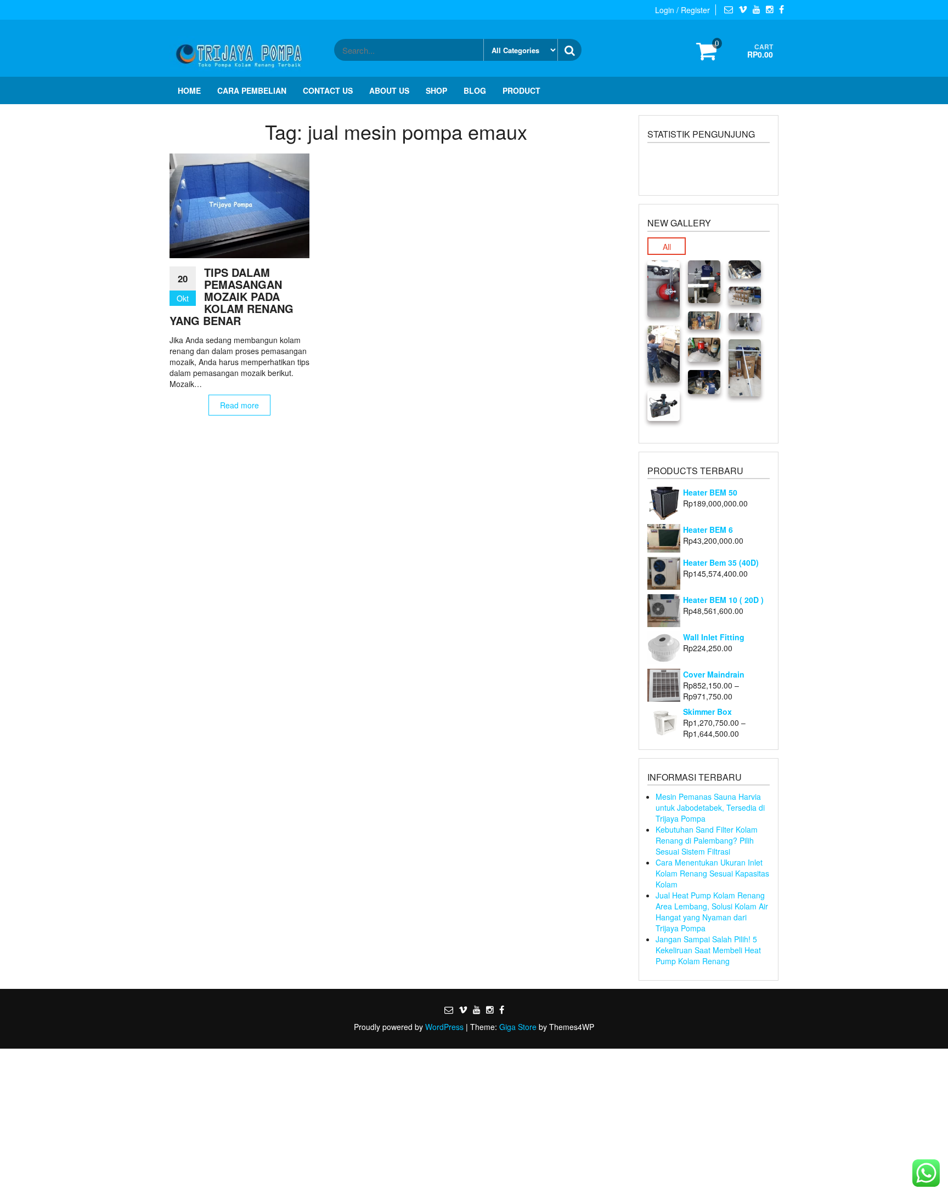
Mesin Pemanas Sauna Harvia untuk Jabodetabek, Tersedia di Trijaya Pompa (710, 807)
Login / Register (682, 9)
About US (389, 90)
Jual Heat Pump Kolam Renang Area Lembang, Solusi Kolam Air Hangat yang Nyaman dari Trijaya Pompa (712, 912)
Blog (475, 90)
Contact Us (328, 90)
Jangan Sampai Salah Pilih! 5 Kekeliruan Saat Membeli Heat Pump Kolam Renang (708, 950)
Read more (239, 405)
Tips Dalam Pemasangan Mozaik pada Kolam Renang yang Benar (232, 296)
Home (189, 90)
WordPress (444, 1026)
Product (521, 90)
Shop (436, 90)
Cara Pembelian (251, 90)
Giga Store (518, 1026)
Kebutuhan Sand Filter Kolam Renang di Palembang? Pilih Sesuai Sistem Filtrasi (707, 840)
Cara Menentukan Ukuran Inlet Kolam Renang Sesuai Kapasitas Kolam (712, 873)
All (667, 246)
